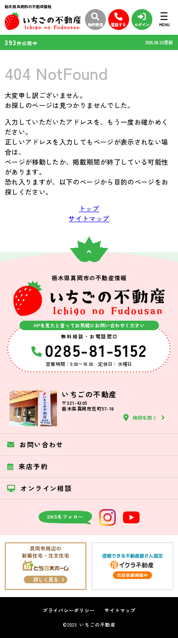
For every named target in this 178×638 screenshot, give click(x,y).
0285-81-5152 (96, 349)
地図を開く (144, 417)
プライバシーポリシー (69, 610)
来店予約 (33, 466)
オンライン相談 (46, 488)
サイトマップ (88, 218)
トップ (89, 208)
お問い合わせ (41, 444)
